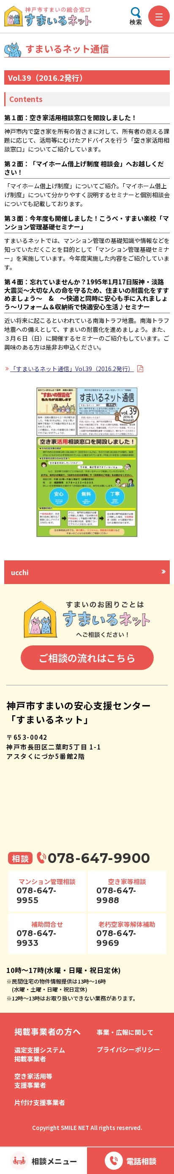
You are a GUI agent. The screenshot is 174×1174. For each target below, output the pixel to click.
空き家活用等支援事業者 (33, 1080)
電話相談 (141, 1160)
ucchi (20, 572)
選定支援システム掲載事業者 (39, 1054)
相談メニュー (54, 1160)
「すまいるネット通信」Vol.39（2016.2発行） (72, 368)
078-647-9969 (116, 938)
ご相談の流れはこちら (87, 657)
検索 (136, 22)
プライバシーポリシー (128, 1049)
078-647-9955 (36, 895)
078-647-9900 (99, 858)
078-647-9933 (36, 938)
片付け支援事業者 (39, 1102)
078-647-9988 (116, 895)
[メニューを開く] (159, 16)
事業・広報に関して (125, 1032)
